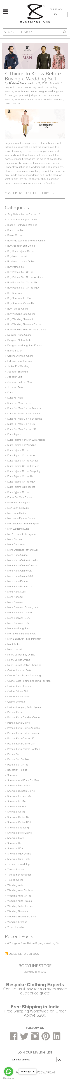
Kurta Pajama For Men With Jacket (26, 439)
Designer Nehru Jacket (20, 340)
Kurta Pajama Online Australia (23, 455)
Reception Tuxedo (17, 769)
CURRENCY (56, 9)
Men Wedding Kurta (18, 528)
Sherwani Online (16, 811)
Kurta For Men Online (19, 403)
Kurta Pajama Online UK (20, 476)
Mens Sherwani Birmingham (22, 607)
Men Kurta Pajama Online (21, 518)
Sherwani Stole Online (19, 832)
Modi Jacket (14, 644)
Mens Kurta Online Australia (22, 560)
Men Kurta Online (17, 513)
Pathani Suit (13, 754)
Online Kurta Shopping (19, 686)
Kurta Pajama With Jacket (21, 486)
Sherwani (12, 775)
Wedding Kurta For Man (20, 890)
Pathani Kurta (14, 712)
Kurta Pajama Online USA (21, 481)
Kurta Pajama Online (18, 450)
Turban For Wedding (18, 864)
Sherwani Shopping (18, 827)
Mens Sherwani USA (18, 617)
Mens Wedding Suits (18, 628)
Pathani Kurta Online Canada (23, 733)
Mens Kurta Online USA (20, 576)
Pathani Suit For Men (18, 759)
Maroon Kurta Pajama (18, 502)
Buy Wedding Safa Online (21, 313)
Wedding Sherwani (17, 911)
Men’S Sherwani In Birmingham (24, 638)
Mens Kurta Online (17, 555)
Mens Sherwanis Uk (18, 623)
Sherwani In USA (16, 801)
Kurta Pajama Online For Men (23, 466)
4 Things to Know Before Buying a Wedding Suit (33, 76)
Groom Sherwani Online (20, 355)
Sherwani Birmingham (19, 785)
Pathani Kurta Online (18, 722)
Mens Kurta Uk (15, 596)
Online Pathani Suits (18, 696)
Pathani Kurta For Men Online (23, 717)
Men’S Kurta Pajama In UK (21, 633)
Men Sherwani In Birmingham (23, 523)
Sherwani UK (14, 843)
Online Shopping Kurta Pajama (24, 707)
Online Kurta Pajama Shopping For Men (29, 680)
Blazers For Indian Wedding (22, 224)
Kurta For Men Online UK (21, 423)
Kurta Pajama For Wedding (21, 444)
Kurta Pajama (14, 434)
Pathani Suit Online (17, 764)
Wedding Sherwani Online (21, 916)
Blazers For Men (16, 230)
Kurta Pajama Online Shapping (24, 471)
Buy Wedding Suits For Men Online (26, 329)
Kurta (10, 392)
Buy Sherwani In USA (19, 298)
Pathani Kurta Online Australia (23, 727)
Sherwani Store (15, 837)
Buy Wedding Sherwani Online (24, 324)
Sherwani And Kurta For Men (23, 780)
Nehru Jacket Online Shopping (24, 665)
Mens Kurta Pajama (17, 581)
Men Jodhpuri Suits (18, 507)
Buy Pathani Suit (16, 266)
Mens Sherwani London (20, 612)
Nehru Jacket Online (18, 659)
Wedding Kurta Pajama (19, 900)
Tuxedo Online (15, 879)
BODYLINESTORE (35, 966)
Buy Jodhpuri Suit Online (21, 245)
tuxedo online (12, 103)
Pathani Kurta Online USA (21, 743)
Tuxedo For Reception (19, 874)
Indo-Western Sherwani (19, 361)
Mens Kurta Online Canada (22, 565)
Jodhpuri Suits (15, 387)
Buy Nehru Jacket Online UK (23, 214)
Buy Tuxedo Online (18, 308)
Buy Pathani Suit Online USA (23, 287)
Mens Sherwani (15, 602)
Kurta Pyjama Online (18, 492)
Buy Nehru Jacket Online (21, 261)
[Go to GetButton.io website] (8, 1078)
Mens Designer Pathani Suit (22, 549)
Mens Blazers (14, 539)
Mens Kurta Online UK (19, 570)
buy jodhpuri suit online (18, 87)
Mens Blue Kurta (16, 544)
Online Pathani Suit (17, 691)
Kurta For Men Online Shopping (24, 418)
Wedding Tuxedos (17, 921)
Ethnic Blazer (14, 350)
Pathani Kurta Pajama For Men (23, 749)
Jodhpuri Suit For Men (19, 382)
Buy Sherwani (14, 293)
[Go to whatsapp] (8, 1071)
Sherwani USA (15, 848)
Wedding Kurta (15, 885)
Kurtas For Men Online (19, 497)
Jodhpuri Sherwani (17, 371)
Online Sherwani (16, 701)
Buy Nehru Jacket (17, 256)
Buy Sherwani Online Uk (20, 303)
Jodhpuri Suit (14, 376)
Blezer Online (14, 235)
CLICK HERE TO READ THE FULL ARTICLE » (29, 193)
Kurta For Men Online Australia (24, 408)
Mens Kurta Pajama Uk (19, 586)
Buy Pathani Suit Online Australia (25, 277)
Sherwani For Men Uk (19, 796)
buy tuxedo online (42, 87)
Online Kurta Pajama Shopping (24, 675)
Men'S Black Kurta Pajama (21, 534)
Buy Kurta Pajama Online (20, 251)
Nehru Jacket (14, 649)
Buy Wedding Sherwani (20, 319)
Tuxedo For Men (16, 869)
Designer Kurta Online (19, 334)
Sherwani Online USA (19, 822)
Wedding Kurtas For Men (20, 906)
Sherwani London (17, 806)
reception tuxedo (30, 99)
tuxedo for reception (52, 99)
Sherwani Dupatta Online (21, 790)
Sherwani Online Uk (18, 817)
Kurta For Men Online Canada (23, 413)
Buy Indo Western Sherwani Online (26, 240)
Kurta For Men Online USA (21, 429)
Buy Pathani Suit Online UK (22, 282)
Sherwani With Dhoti (18, 859)
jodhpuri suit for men (40, 95)
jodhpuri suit (21, 95)
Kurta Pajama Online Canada (22, 460)
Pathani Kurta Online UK (20, 738)
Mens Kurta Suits (16, 591)
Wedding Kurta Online (19, 895)
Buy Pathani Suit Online (20, 272)
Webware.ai (45, 1072)
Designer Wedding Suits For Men (25, 345)
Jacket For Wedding (18, 366)
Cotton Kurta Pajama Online (22, 219)
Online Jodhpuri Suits (19, 670)
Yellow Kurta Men (16, 927)
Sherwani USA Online (19, 853)
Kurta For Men (15, 397)
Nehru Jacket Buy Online (21, 654)
